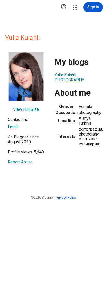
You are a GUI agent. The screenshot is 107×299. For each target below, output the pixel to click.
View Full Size (26, 109)
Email (13, 126)
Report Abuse (20, 162)
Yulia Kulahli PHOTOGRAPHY (69, 77)
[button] (63, 7)
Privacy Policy (66, 197)
